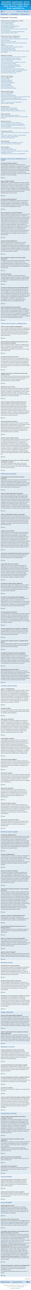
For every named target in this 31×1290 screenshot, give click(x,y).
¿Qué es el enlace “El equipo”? (7, 103)
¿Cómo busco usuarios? (6, 126)
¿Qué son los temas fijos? (6, 85)
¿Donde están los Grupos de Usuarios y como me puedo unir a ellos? (15, 96)
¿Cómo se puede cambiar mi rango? (8, 49)
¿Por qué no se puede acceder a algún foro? (10, 64)
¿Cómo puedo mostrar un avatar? (8, 48)
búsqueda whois (5, 1240)
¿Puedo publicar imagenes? (6, 81)
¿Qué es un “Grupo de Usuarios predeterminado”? (11, 102)
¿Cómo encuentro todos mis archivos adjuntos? (11, 143)
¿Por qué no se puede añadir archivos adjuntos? (11, 66)
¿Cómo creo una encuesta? (7, 60)
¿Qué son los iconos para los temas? (9, 88)
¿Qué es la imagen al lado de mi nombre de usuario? (12, 46)
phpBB (16, 395)
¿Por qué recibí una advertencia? (8, 67)
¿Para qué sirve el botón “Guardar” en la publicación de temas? (14, 70)
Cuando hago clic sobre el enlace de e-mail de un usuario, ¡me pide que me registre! (15, 51)
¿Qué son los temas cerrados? (7, 86)
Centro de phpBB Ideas (9, 1223)
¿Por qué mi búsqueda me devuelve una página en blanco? (13, 125)
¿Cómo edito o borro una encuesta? (8, 63)
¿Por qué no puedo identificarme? (8, 27)
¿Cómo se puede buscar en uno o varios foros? (11, 122)
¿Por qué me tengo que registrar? (8, 22)
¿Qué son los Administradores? (7, 92)
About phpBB (4, 1213)
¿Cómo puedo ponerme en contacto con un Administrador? (13, 153)
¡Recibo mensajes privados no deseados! (9, 109)
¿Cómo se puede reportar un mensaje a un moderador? (12, 68)
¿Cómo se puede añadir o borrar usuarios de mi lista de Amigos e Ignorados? (14, 117)
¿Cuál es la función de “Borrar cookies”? (9, 32)
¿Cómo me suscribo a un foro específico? (9, 136)
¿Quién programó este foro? (7, 148)
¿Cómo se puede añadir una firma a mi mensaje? (11, 59)
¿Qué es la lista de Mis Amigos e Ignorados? (10, 115)
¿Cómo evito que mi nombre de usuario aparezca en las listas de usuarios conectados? (14, 39)
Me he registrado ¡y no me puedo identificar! (10, 26)
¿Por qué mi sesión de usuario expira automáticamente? (12, 31)
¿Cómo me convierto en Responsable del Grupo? (11, 98)
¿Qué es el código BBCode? (7, 77)
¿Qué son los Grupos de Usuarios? (8, 95)
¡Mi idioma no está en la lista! (7, 45)
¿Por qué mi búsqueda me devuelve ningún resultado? (12, 123)
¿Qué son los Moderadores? (7, 94)
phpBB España (21, 1286)
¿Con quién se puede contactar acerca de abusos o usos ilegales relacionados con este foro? (14, 152)
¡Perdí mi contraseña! (5, 30)
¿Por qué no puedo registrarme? (7, 24)
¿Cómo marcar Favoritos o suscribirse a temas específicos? (13, 135)
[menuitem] (2, 12)
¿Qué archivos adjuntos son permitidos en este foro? (12, 142)
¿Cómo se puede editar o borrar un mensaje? (10, 58)
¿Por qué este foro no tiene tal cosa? (8, 149)
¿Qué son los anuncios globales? (8, 82)
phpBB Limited (4, 1210)
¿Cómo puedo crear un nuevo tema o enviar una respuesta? (13, 56)
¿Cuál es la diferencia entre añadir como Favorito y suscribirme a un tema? (15, 133)
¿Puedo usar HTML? (5, 78)
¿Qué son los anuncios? (6, 84)
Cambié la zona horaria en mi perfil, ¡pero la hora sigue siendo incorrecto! (14, 43)
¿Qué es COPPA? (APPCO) (7, 23)
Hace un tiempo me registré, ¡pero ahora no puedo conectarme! (14, 28)
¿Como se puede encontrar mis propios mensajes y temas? (13, 127)
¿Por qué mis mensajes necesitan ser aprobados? (11, 71)
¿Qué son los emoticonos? (6, 80)
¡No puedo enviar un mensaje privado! (9, 108)
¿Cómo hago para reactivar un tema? (9, 72)
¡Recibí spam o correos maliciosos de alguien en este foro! (13, 110)
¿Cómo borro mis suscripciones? (8, 137)
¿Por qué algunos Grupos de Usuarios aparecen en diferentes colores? (14, 100)
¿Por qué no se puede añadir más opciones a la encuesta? (13, 62)
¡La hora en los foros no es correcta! (8, 41)
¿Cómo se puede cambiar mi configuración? (10, 37)
